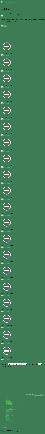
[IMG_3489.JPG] (6, 52)
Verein (8, 401)
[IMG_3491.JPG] (6, 84)
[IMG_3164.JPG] (6, 212)
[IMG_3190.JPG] (6, 308)
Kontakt (8, 417)
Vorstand (9, 403)
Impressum (10, 421)
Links (8, 413)
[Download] (6, 55)
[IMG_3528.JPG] (6, 100)
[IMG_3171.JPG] (6, 244)
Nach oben (5, 427)
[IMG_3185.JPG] (6, 292)
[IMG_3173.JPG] (6, 260)
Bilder (8, 419)
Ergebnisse (10, 415)
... (6, 383)
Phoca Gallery (39, 395)
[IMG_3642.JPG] (6, 132)
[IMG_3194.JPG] (6, 324)
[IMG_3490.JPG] (6, 68)
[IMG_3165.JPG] (6, 228)
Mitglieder (9, 405)
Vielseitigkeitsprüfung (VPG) (16, 407)
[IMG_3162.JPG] (6, 196)
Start (7, 399)
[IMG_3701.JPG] (6, 148)
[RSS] (3, 16)
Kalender (9, 411)
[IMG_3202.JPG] (6, 340)
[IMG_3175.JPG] (6, 276)
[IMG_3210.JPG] (6, 356)
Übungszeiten (11, 409)
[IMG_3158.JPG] (6, 180)
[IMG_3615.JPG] (6, 116)
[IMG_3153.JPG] (6, 164)
